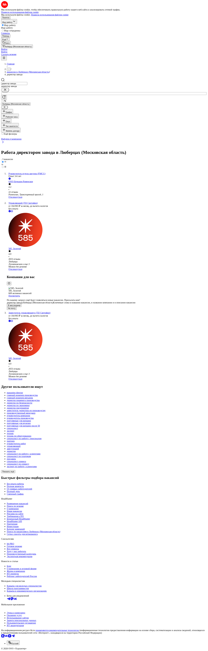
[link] (6, 43)
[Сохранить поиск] (4, 97)
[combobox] (14, 83)
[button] (4, 49)
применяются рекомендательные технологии (57, 630)
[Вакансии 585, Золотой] (106, 230)
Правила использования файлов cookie (49, 15)
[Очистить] (5, 90)
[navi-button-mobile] (4, 58)
